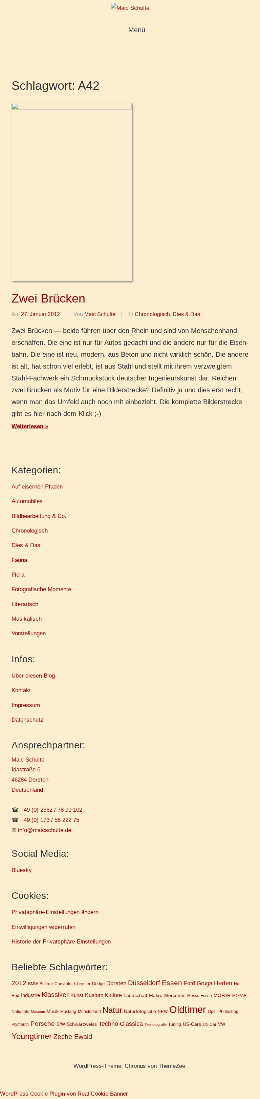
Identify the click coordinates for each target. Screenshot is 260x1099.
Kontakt (21, 690)
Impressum (26, 705)
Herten (223, 983)
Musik (53, 1011)
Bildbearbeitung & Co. (39, 516)
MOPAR (222, 995)
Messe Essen (199, 995)
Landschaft (135, 995)
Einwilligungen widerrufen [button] (43, 927)
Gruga (204, 983)
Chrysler (82, 983)
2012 (19, 983)
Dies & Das (186, 314)
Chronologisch (152, 314)
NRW (163, 1011)
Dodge (98, 983)
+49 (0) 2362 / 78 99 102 (51, 810)
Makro (155, 995)
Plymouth (20, 1024)
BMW (33, 983)
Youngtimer (32, 1036)
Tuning (174, 1024)
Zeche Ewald (72, 1036)
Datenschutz (27, 720)
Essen (172, 983)
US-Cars (192, 1024)
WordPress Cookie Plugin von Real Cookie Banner (64, 1094)
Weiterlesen (27, 426)
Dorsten (116, 983)
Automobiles (27, 501)
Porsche (42, 1023)
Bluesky (22, 870)
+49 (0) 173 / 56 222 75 (49, 820)
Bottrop (46, 983)
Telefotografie (156, 1024)
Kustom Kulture (103, 995)
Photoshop (228, 1011)
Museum (38, 1012)
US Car (209, 1024)
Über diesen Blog (33, 675)
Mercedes (175, 995)
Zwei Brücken (48, 298)
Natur (112, 1010)
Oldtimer (187, 1009)
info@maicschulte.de (44, 830)
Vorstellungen (29, 633)
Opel (212, 1011)
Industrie (30, 995)
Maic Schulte (99, 314)
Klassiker (55, 994)
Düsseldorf (144, 983)
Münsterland (89, 1011)
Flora (18, 575)
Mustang (68, 1011)
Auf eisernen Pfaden (37, 486)
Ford (189, 983)
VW (221, 1024)
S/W (61, 1024)
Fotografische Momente (41, 589)
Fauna (19, 560)
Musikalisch (27, 619)
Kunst (76, 995)
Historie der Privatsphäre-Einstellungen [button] (61, 941)
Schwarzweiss (82, 1024)
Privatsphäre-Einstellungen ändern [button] (55, 912)
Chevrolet (63, 983)
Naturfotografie (140, 1011)
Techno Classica (121, 1023)
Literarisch (25, 604)
